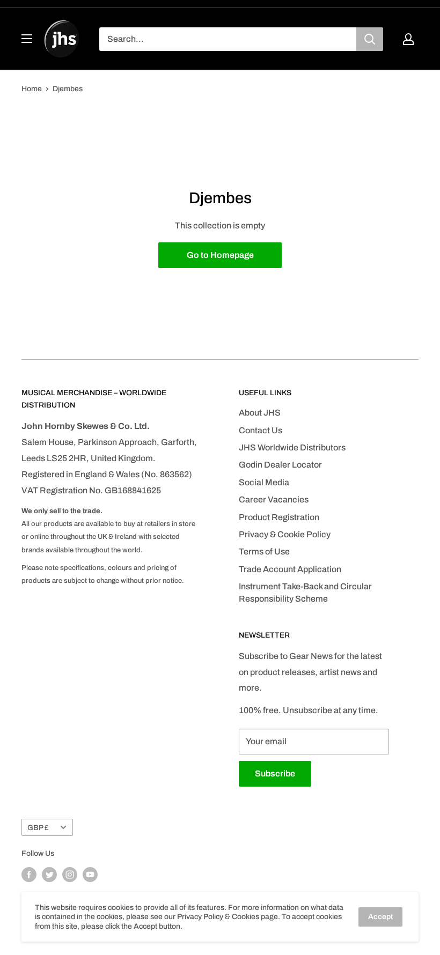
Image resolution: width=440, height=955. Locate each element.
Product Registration (279, 517)
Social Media (264, 482)
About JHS (260, 412)
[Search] (369, 39)
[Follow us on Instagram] (69, 874)
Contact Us (260, 430)
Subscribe (275, 773)
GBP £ (38, 828)
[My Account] (408, 39)
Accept (380, 917)
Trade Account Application (290, 569)
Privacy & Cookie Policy (285, 534)
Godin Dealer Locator (280, 464)
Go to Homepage (220, 255)
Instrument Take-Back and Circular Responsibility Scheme (305, 592)
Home (31, 89)
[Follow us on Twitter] (49, 874)
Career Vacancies (274, 499)
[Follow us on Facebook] (28, 874)
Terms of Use (264, 551)
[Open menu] (26, 38)
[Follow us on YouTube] (90, 874)
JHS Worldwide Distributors (292, 447)
